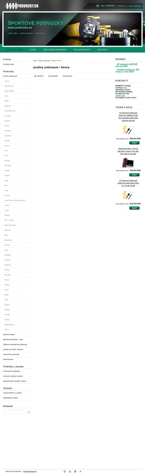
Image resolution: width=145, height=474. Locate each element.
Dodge (7, 141)
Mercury (8, 230)
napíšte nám (120, 96)
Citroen (7, 121)
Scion (7, 290)
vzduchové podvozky (11, 354)
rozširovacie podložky (11, 371)
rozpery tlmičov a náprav (12, 393)
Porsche (8, 265)
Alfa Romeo (9, 86)
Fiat (6, 151)
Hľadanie (8, 406)
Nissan (7, 245)
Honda (7, 161)
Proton (7, 270)
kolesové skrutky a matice (13, 376)
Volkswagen (9, 325)
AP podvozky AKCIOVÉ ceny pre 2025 (126, 65)
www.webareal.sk (30, 471)
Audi (6, 96)
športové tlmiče (9, 335)
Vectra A (40, 76)
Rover (7, 280)
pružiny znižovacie (10, 76)
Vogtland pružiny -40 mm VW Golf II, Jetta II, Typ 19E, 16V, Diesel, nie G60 (128, 151)
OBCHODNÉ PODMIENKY (55, 50)
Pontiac (7, 260)
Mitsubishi (8, 240)
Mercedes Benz (11, 225)
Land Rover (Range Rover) (15, 200)
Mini (6, 235)
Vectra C (69, 76)
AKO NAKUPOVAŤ (82, 50)
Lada (6, 190)
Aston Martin (9, 91)
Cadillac (8, 106)
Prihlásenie (121, 6)
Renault (8, 275)
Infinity (7, 171)
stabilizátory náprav (10, 398)
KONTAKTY (102, 50)
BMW (7, 101)
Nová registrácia (135, 6)
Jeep (6, 180)
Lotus (7, 210)
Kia (6, 185)
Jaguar (7, 176)
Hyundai (8, 166)
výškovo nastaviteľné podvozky (15, 344)
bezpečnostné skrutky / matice (14, 381)
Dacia (7, 126)
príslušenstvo (8, 359)
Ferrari (7, 146)
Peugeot (8, 255)
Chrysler (8, 116)
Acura (7, 81)
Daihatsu (8, 136)
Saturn (7, 285)
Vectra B (54, 76)
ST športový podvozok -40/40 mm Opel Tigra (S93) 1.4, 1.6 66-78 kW (128, 183)
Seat (6, 300)
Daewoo (8, 131)
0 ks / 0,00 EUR (107, 6)
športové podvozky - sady (13, 340)
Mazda (7, 215)
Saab (7, 295)
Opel (6, 250)
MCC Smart (9, 220)
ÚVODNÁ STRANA (14, 50)
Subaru (7, 310)
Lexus (7, 205)
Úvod (35, 60)
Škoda (7, 305)
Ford (6, 156)
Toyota (7, 320)
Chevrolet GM (10, 111)
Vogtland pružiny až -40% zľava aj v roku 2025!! (127, 71)
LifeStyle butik (8, 64)
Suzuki (7, 315)
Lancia (7, 195)
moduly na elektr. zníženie (13, 349)
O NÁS (33, 50)
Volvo (7, 330)
